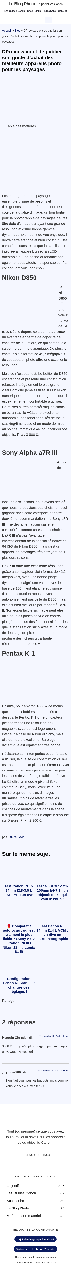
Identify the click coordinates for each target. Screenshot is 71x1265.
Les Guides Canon (14, 11)
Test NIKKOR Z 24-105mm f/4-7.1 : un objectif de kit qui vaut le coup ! (52, 892)
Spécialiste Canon (51, 4)
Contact (62, 11)
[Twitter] (32, 1166)
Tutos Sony (50, 11)
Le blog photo (22, 3)
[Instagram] (48, 1166)
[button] (49, 19)
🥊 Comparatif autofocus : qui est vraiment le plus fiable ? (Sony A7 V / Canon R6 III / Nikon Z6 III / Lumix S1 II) (19, 939)
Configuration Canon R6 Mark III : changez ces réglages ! (19, 985)
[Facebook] (23, 1166)
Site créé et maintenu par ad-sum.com (35, 1257)
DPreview (16, 837)
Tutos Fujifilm (34, 11)
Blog (17, 30)
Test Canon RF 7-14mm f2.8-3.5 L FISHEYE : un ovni (18, 890)
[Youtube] (40, 1166)
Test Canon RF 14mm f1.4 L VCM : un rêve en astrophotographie (52, 932)
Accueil (6, 30)
